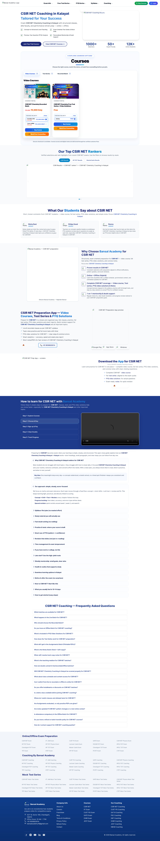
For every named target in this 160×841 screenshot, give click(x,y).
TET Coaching (26, 770)
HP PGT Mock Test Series (29, 784)
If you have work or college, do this (47, 550)
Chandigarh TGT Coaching (101, 766)
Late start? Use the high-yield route (48, 555)
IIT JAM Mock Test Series (53, 779)
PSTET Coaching (98, 770)
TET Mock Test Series (28, 791)
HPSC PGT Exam (122, 744)
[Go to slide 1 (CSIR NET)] (79, 199)
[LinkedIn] (39, 835)
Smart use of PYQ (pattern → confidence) (50, 533)
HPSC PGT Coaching (123, 763)
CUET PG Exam (74, 741)
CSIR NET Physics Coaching (125, 760)
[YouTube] (35, 835)
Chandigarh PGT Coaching (30, 766)
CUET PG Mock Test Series (77, 779)
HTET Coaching (50, 770)
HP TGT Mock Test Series (53, 788)
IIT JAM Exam (50, 741)
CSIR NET (87, 807)
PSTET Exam (97, 751)
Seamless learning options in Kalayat (48, 572)
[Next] (132, 181)
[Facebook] (26, 835)
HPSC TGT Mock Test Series (125, 788)
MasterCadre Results (93, 160)
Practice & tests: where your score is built (50, 527)
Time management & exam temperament (50, 544)
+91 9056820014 (33, 821)
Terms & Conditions (63, 818)
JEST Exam (88, 821)
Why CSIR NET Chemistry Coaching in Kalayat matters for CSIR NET (59, 460)
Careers (59, 809)
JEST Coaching (116, 824)
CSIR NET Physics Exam (124, 741)
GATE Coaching (97, 760)
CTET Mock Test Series (124, 791)
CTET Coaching (121, 770)
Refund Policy (61, 824)
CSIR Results (64, 160)
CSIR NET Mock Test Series (30, 779)
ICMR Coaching (116, 821)
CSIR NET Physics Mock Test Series (125, 780)
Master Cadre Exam (75, 747)
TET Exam (25, 751)
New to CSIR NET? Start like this (46, 584)
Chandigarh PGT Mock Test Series (32, 788)
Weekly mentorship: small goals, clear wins (50, 561)
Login (154, 3)
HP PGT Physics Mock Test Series (56, 784)
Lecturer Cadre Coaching (77, 763)
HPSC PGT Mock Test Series (125, 784)
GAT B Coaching (116, 812)
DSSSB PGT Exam (98, 744)
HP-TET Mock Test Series (77, 791)
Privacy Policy (61, 821)
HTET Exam (49, 751)
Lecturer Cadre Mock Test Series (79, 784)
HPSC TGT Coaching (123, 766)
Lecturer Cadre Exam (75, 744)
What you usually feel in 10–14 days (48, 589)
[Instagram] (30, 835)
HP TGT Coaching (51, 766)
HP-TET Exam (73, 751)
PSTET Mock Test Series (100, 791)
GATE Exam (96, 741)
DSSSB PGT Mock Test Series (102, 784)
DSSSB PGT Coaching (99, 763)
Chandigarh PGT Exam (29, 747)
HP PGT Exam (26, 744)
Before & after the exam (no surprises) (49, 578)
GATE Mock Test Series (100, 779)
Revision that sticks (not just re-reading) (49, 539)
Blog (58, 815)
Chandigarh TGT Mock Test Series (103, 788)
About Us (60, 807)
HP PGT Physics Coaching (53, 763)
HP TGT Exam (50, 747)
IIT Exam (87, 809)
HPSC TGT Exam (122, 747)
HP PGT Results (77, 160)
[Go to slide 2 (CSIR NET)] (80, 199)
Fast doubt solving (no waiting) (46, 522)
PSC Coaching (116, 815)
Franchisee (60, 812)
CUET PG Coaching (75, 760)
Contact (59, 827)
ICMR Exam (88, 818)
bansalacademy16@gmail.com (37, 824)
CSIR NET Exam (26, 741)
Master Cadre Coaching (76, 766)
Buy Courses (142, 3)
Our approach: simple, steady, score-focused (51, 486)
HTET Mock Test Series (53, 791)
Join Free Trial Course (31, 44)
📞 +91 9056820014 (47, 345)
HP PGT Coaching (27, 763)
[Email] (44, 835)
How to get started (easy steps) (46, 595)
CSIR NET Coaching (28, 760)
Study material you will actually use (47, 516)
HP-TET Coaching (74, 770)
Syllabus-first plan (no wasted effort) (48, 510)
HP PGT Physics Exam (52, 744)
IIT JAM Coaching (51, 760)
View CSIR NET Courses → (55, 44)
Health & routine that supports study (48, 567)
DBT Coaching (116, 818)
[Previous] (28, 181)
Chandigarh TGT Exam (100, 747)
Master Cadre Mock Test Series (78, 788)
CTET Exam (120, 751)
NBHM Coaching (116, 827)
